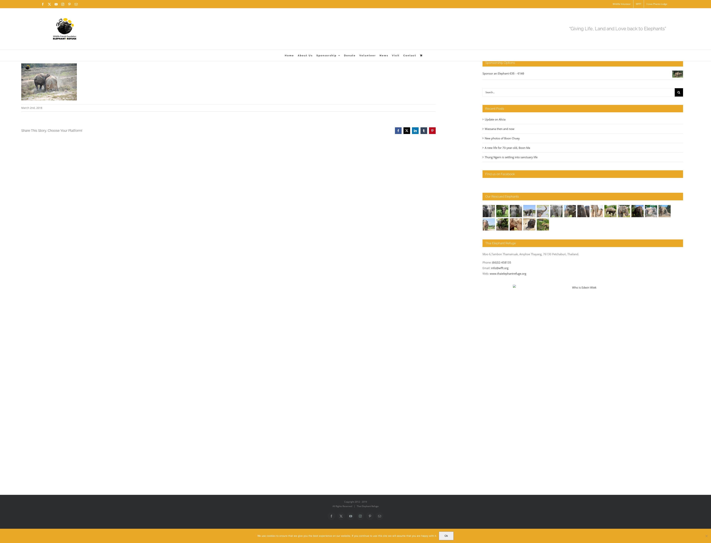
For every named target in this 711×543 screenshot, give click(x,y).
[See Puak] (516, 224)
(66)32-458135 (501, 262)
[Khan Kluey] (529, 224)
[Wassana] (651, 211)
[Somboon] (543, 224)
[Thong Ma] (583, 211)
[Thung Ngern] (502, 211)
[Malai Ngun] (637, 211)
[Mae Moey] (489, 211)
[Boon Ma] (516, 211)
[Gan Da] (556, 211)
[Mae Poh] (529, 211)
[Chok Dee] (664, 211)
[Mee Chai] (570, 211)
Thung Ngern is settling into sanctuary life (511, 157)
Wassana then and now (499, 129)
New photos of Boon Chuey (502, 138)
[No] (706, 536)
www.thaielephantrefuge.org (508, 273)
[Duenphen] (502, 224)
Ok (446, 535)
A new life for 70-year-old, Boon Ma (507, 148)
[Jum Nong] (624, 211)
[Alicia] (543, 211)
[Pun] (489, 224)
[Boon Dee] (610, 211)
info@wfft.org (499, 268)
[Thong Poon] (597, 211)
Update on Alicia (495, 119)
